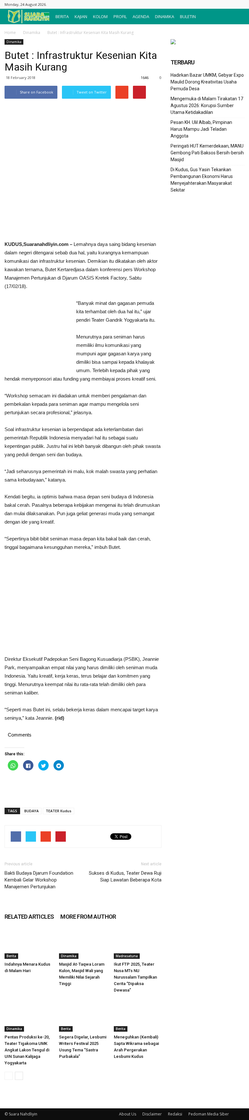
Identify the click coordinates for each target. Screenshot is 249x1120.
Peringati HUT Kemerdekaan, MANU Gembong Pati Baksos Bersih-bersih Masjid (207, 152)
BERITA (62, 16)
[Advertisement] (37, 334)
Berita (11, 956)
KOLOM (100, 16)
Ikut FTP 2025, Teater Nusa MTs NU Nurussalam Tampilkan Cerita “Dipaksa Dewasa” (135, 977)
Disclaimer (152, 1114)
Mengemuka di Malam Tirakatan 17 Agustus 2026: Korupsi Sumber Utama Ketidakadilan (207, 105)
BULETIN (188, 16)
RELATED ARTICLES (29, 916)
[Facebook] (239, 4)
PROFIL (120, 16)
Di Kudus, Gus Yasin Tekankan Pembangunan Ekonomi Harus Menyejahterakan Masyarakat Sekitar (202, 180)
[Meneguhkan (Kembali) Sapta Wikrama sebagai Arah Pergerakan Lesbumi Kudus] (137, 1015)
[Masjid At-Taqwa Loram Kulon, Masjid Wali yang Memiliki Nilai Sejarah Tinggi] (83, 942)
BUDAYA (31, 810)
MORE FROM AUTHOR (88, 916)
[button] (236, 16)
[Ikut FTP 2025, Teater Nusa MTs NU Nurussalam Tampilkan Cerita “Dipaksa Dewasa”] (137, 942)
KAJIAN (81, 16)
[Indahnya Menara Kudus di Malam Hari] (28, 942)
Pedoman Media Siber (208, 1114)
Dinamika (31, 32)
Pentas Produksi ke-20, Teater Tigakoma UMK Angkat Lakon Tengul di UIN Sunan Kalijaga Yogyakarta (27, 1050)
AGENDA (141, 16)
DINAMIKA (164, 16)
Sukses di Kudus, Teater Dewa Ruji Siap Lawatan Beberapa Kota (125, 876)
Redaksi (175, 1114)
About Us (127, 1114)
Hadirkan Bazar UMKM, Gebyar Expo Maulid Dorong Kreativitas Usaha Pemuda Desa (207, 81)
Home (10, 32)
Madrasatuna (127, 956)
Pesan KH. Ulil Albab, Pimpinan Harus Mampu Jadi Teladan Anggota (201, 129)
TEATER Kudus (58, 810)
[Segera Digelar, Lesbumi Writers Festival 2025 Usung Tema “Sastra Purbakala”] (83, 1015)
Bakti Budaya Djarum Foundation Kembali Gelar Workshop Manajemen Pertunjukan (39, 880)
